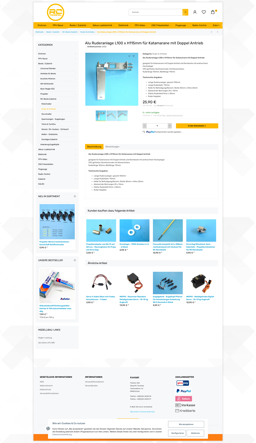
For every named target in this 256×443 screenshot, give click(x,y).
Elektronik (42, 154)
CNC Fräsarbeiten (45, 164)
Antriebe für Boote (48, 73)
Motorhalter (46, 104)
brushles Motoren (47, 79)
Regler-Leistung (45, 338)
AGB (42, 382)
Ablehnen (195, 433)
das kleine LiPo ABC (46, 343)
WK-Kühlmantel (46, 84)
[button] (194, 12)
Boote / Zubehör (45, 63)
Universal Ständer (48, 68)
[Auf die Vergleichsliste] (129, 56)
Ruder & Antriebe (159, 54)
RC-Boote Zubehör (48, 99)
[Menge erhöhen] (170, 125)
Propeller (44, 94)
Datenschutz (45, 389)
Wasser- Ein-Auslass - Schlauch (55, 129)
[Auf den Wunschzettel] (133, 56)
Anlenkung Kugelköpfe (49, 144)
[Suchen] (185, 12)
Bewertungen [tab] (112, 146)
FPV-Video (42, 159)
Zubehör (41, 179)
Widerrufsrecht (46, 386)
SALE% (41, 184)
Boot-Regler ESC (47, 89)
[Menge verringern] (145, 125)
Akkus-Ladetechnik (46, 149)
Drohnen (42, 54)
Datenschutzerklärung (62, 434)
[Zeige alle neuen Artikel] (75, 196)
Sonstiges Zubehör (49, 139)
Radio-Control (44, 174)
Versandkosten (91, 386)
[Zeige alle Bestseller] (75, 260)
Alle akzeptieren (186, 424)
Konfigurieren (177, 433)
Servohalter (46, 114)
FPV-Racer (43, 59)
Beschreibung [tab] (94, 146)
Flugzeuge (42, 169)
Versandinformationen (49, 393)
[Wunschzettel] (203, 12)
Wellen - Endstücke (49, 134)
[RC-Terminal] (56, 12)
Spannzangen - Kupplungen (53, 119)
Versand (160, 106)
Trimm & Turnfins (48, 124)
